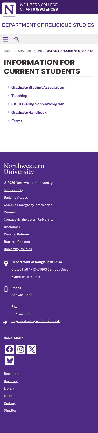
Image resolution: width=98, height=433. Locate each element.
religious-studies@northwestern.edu (35, 321)
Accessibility (13, 190)
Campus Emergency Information (28, 205)
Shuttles (10, 410)
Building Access (16, 197)
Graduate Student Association (37, 88)
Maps (8, 396)
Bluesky (9, 360)
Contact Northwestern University (28, 219)
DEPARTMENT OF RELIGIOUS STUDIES (48, 25)
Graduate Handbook (29, 112)
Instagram (20, 349)
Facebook (9, 349)
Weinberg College (39, 7)
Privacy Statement (18, 234)
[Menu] (5, 39)
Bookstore (12, 374)
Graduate (25, 51)
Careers (10, 212)
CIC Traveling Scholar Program (37, 104)
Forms (16, 121)
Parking (10, 403)
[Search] (16, 39)
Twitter (31, 349)
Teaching (19, 96)
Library (9, 388)
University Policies (18, 249)
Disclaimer (12, 227)
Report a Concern (17, 241)
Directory (11, 381)
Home (8, 51)
